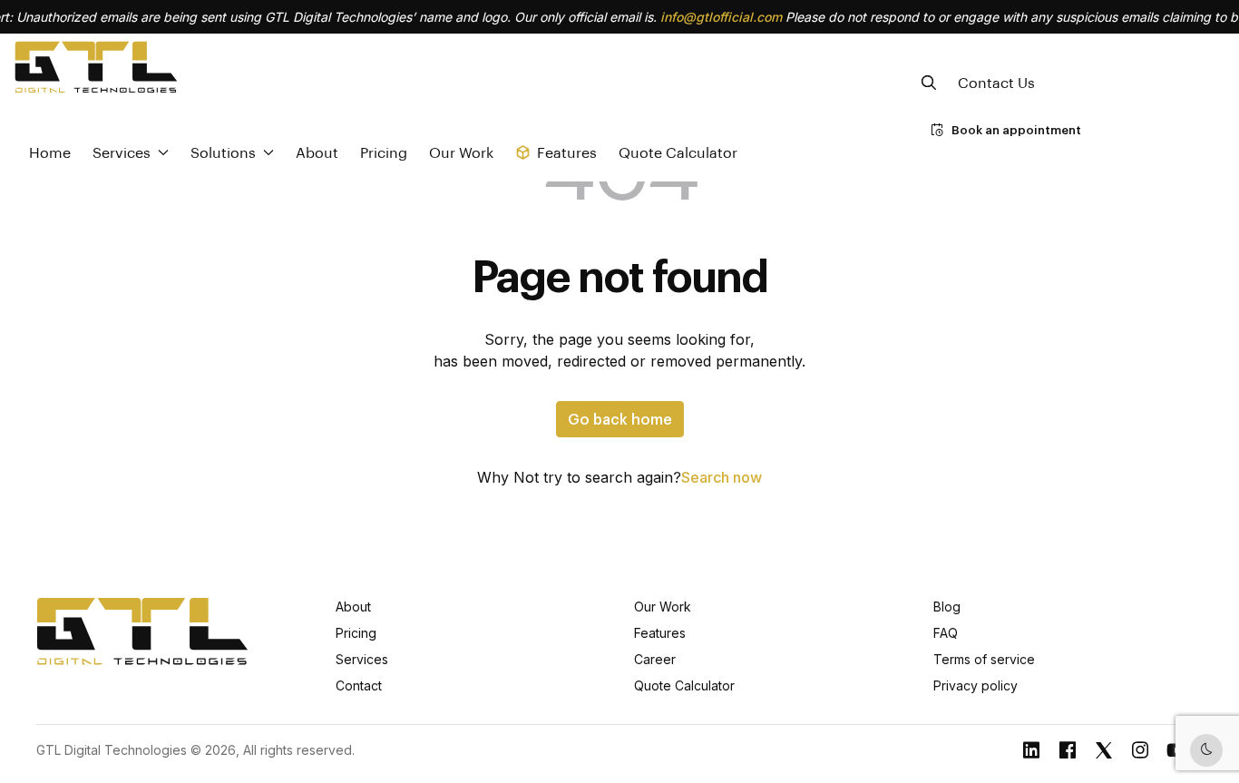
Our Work (461, 152)
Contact (359, 685)
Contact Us (996, 82)
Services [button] (122, 152)
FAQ (945, 633)
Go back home (620, 418)
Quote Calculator (678, 152)
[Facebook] (1067, 750)
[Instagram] (1140, 750)
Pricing (383, 152)
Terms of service (984, 659)
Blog (947, 606)
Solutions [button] (223, 152)
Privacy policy (975, 685)
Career (655, 659)
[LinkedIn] (1031, 750)
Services (362, 659)
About (317, 152)
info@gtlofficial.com (721, 16)
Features (660, 633)
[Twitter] (1104, 750)
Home (50, 152)
